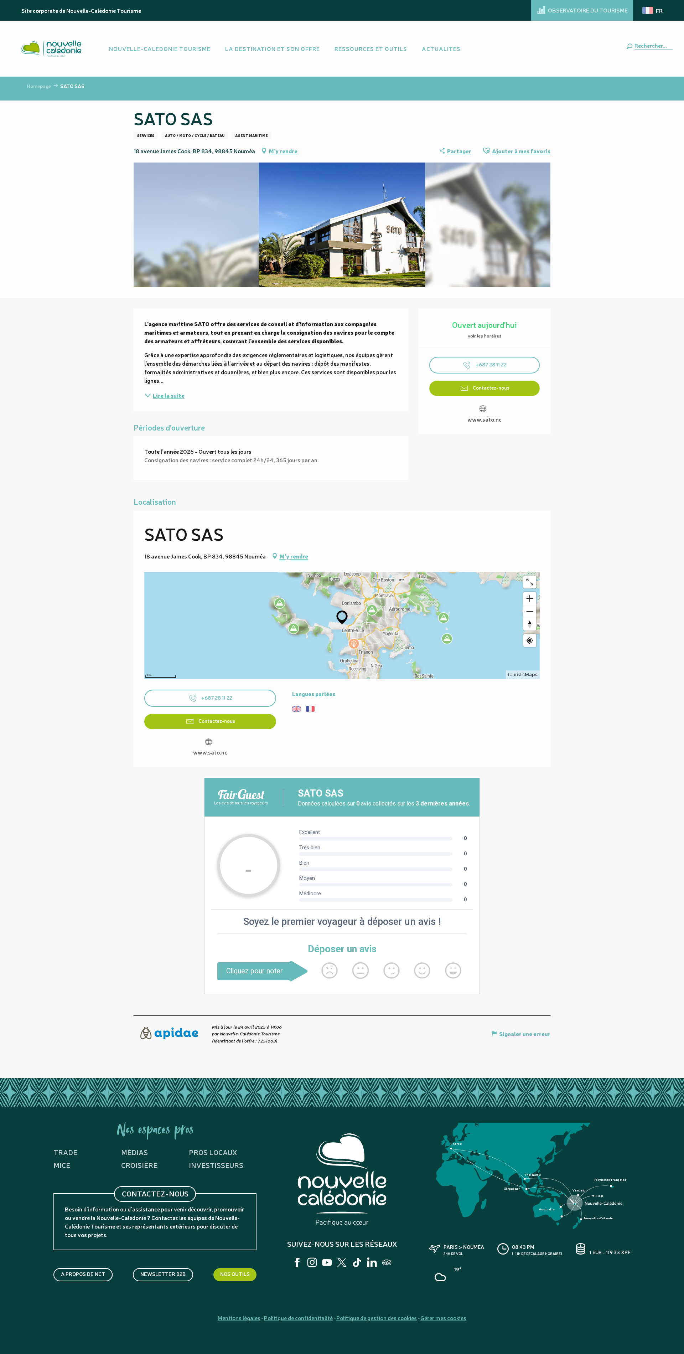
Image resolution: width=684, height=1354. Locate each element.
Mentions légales (239, 1318)
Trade (65, 1152)
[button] (652, 45)
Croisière (139, 1165)
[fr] (653, 10)
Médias (134, 1152)
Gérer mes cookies (443, 1318)
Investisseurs (216, 1165)
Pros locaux (213, 1152)
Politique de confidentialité (298, 1318)
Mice (61, 1165)
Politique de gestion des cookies (376, 1318)
